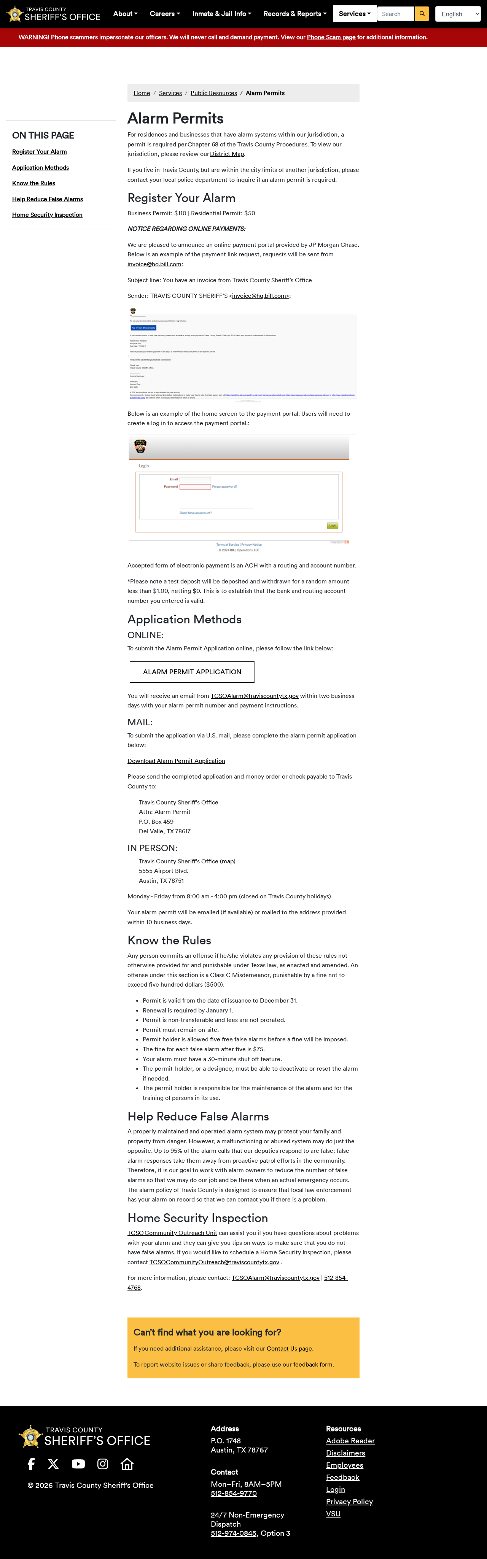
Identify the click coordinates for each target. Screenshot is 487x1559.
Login (335, 1489)
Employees (344, 1465)
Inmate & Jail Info (219, 13)
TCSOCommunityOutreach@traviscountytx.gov (214, 1262)
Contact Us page (289, 1348)
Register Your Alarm (39, 151)
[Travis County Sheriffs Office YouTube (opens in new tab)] (84, 1466)
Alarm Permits (265, 93)
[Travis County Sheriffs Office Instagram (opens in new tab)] (108, 1466)
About (122, 13)
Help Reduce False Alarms (47, 198)
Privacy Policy (349, 1501)
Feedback (343, 1477)
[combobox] (396, 13)
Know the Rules (33, 183)
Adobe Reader (350, 1440)
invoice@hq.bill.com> (260, 295)
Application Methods (40, 167)
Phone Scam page (331, 37)
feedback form (313, 1364)
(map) (228, 861)
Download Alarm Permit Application (176, 760)
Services (352, 13)
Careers (162, 13)
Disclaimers (345, 1452)
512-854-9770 (234, 1493)
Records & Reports (292, 13)
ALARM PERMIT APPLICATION (192, 671)
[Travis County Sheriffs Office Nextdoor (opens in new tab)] (133, 1466)
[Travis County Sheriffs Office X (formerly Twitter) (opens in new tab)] (59, 1466)
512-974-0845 (233, 1533)
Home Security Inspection (47, 214)
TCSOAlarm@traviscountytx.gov (255, 695)
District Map (227, 153)
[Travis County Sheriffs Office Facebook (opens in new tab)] (37, 1466)
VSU (333, 1513)
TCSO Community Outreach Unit (172, 1232)
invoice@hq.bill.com (154, 264)
